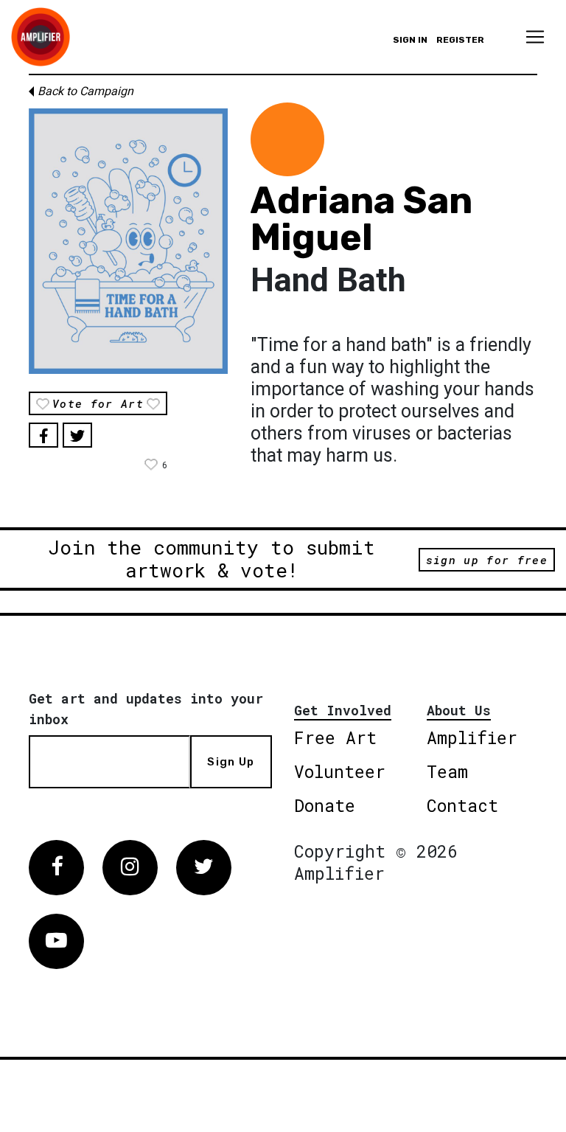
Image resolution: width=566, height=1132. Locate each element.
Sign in (410, 40)
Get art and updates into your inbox (146, 709)
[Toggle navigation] (535, 37)
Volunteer (339, 771)
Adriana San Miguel (361, 219)
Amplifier (472, 737)
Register (460, 40)
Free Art (335, 737)
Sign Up (230, 761)
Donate (324, 805)
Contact (462, 805)
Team (447, 771)
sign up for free (487, 559)
